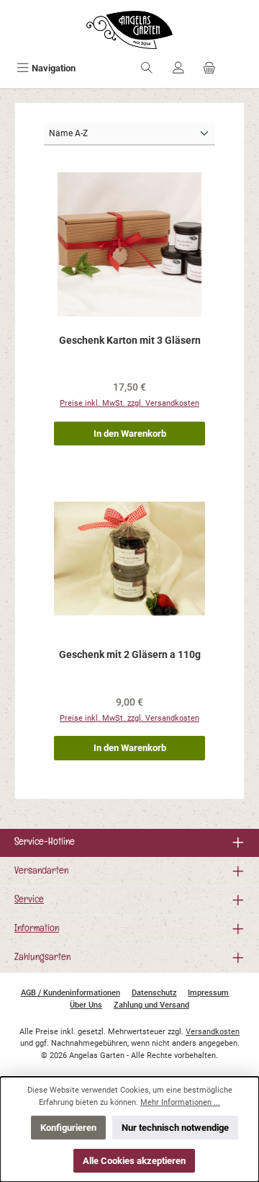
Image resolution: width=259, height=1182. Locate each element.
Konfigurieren (68, 1127)
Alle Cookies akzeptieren (134, 1160)
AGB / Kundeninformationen (70, 992)
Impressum (208, 992)
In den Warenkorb (130, 433)
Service (29, 900)
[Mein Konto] (178, 68)
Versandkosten (213, 1031)
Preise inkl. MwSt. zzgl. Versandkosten (129, 403)
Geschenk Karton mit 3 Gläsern (130, 340)
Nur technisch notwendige (175, 1127)
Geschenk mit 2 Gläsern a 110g (130, 655)
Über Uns (86, 1005)
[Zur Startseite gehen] (129, 30)
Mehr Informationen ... (180, 1102)
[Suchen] (147, 68)
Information (36, 929)
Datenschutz (154, 992)
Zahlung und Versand (151, 1005)
